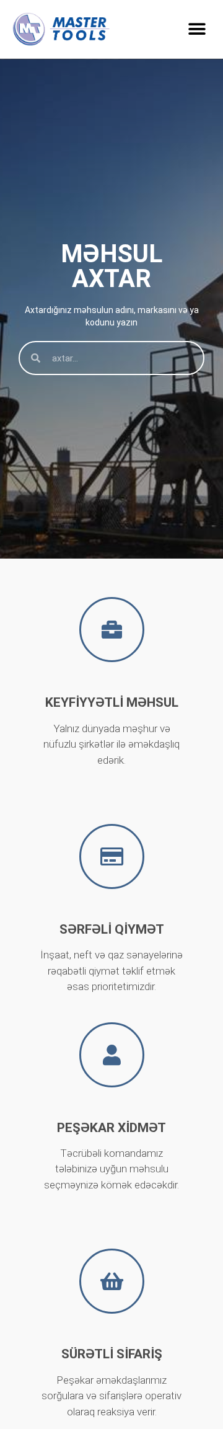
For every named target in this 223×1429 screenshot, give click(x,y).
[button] (197, 29)
